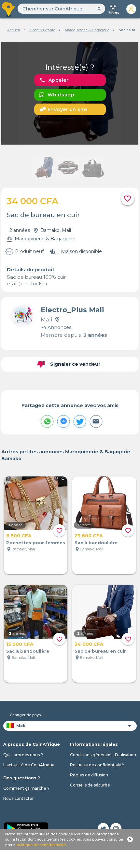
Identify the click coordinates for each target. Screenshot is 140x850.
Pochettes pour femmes (35, 542)
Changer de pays (25, 715)
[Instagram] (115, 828)
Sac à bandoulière (96, 542)
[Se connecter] (131, 9)
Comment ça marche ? (26, 788)
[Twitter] (103, 828)
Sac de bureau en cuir (100, 651)
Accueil (13, 30)
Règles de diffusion (89, 774)
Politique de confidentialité (97, 764)
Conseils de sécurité (90, 785)
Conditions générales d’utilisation (103, 754)
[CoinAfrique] (9, 9)
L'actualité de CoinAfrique (29, 764)
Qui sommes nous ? (23, 754)
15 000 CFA (20, 644)
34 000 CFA (89, 644)
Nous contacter (18, 798)
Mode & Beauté (42, 30)
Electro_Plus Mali (72, 310)
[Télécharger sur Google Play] (26, 828)
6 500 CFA (19, 536)
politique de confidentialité (41, 845)
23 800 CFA (89, 536)
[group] (69, 93)
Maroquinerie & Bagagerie (87, 30)
